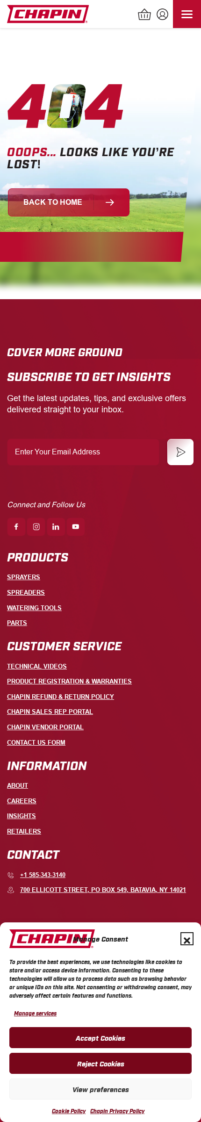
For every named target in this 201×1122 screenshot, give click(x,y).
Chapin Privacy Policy (117, 1111)
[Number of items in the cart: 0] (145, 15)
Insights (21, 816)
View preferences (100, 1089)
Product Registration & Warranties (69, 681)
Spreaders (26, 592)
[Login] (161, 15)
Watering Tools (34, 607)
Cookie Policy (69, 1111)
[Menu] (187, 14)
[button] (187, 938)
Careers (21, 801)
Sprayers (23, 577)
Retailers (24, 831)
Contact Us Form (36, 742)
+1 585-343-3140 (42, 874)
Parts (17, 622)
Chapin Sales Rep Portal (50, 711)
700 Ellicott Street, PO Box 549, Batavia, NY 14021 (103, 889)
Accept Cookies (100, 1037)
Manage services (35, 1013)
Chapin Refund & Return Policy (60, 696)
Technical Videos (37, 666)
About (17, 785)
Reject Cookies (100, 1063)
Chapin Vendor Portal (45, 727)
